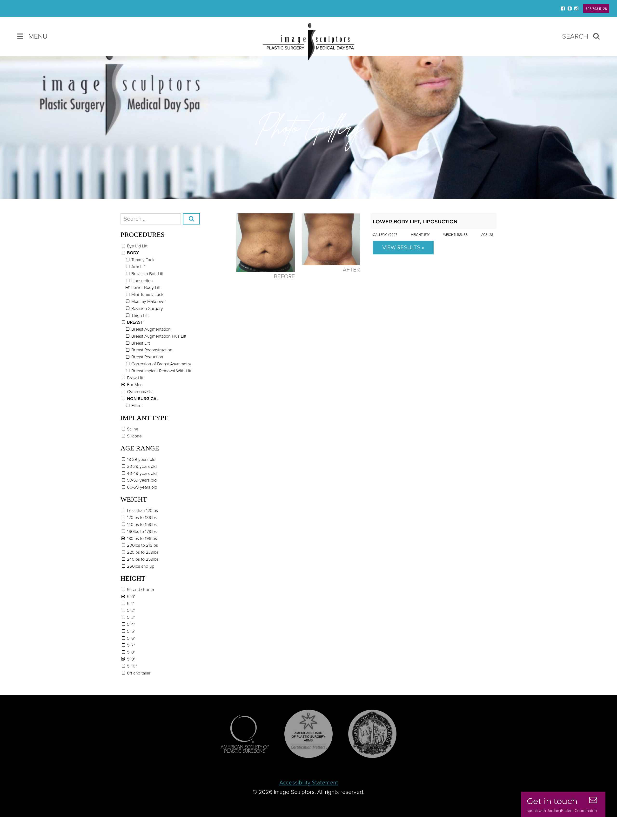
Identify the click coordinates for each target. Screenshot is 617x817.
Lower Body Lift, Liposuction (415, 222)
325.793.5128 (596, 9)
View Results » (403, 247)
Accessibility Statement (308, 782)
